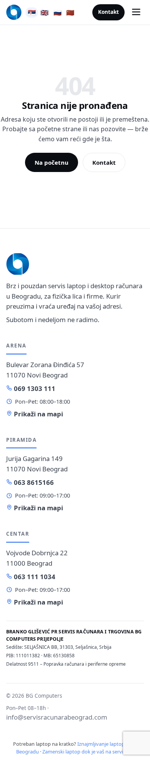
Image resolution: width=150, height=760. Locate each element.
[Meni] (136, 12)
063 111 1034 (33, 576)
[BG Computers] (14, 12)
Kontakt (108, 11)
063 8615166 (33, 482)
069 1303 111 (33, 388)
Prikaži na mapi (37, 413)
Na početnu (51, 162)
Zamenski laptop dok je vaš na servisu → (88, 751)
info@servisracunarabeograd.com (56, 717)
